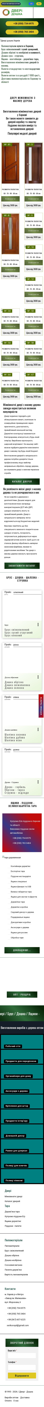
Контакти (10, 1289)
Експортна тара (17, 871)
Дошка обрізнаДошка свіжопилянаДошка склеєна (17, 685)
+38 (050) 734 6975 (23, 23)
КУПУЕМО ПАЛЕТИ (41, 706)
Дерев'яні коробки (19, 907)
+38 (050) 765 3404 (23, 31)
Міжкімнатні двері (13, 1196)
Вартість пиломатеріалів (16, 1274)
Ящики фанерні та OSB (20, 886)
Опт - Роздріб (22, 994)
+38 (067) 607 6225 (15, 1319)
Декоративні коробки (20, 922)
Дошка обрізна (12, 1255)
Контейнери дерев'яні (20, 866)
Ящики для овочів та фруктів (23, 897)
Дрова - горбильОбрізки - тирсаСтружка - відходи (17, 789)
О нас (16, 1400)
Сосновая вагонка (13, 1265)
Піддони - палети (13, 1226)
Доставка (24, 1397)
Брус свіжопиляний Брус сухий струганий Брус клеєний (19, 632)
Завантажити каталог (22, 565)
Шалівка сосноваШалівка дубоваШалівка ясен (15, 737)
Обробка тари (16, 937)
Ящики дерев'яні (13, 1221)
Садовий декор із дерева (22, 912)
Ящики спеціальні (18, 881)
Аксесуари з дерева (19, 927)
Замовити (10, 199)
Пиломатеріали (14, 1240)
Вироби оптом (11, 1397)
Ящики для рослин (19, 932)
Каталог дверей (22, 481)
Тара (7, 1206)
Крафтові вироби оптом (11, 4)
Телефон (12, 1362)
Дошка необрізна (13, 1260)
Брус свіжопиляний (14, 1250)
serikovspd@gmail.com (18, 1325)
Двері (8, 1191)
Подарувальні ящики (20, 917)
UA (31, 4)
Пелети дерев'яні (13, 1270)
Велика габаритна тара (21, 892)
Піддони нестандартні (20, 876)
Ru (39, 4)
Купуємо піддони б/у (15, 1216)
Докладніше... (22, 950)
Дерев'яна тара (17, 902)
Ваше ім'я (12, 1350)
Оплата (8, 1400)
